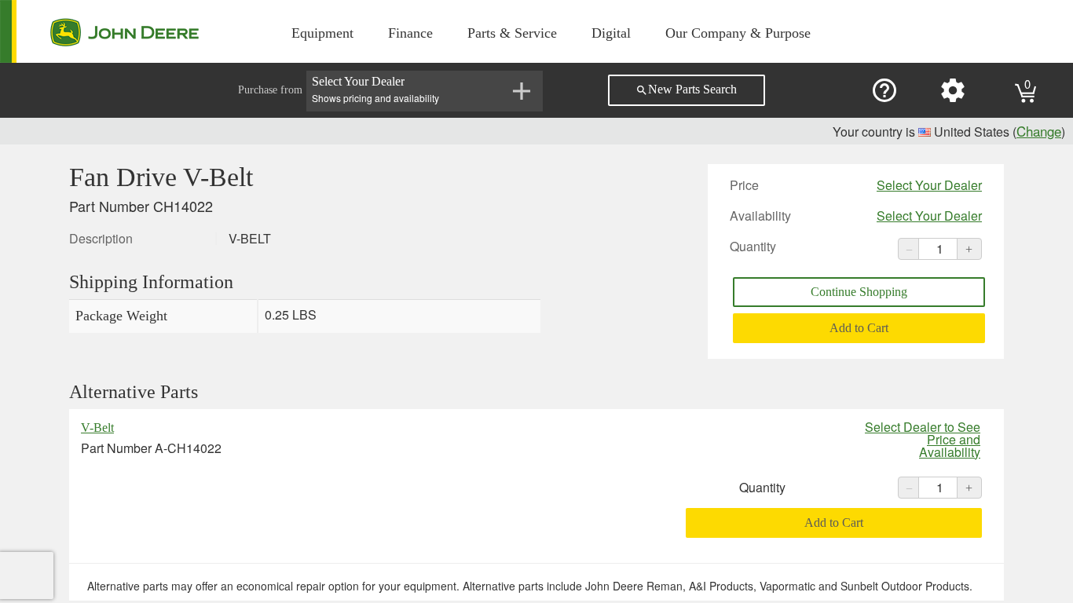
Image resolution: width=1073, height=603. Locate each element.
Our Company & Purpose (738, 33)
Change (1038, 131)
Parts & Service (512, 33)
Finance (410, 33)
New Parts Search (686, 89)
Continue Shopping (859, 291)
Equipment (322, 33)
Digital (611, 33)
